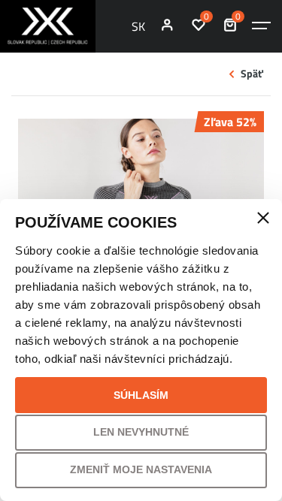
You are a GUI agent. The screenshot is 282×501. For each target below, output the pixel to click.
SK (138, 26)
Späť (252, 73)
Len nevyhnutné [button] (141, 432)
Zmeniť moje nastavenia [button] (141, 469)
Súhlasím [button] (141, 395)
